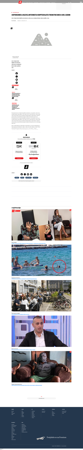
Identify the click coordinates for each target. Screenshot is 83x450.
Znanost (33, 412)
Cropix (12, 438)
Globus (12, 427)
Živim (12, 435)
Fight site (23, 415)
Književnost (53, 413)
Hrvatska (13, 411)
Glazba (53, 414)
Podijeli (13, 172)
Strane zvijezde (64, 412)
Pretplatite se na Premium (56, 437)
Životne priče (33, 416)
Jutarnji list (13, 424)
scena (63, 409)
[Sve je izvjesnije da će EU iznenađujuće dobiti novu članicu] (41, 295)
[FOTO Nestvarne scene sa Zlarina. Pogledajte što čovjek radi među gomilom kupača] (41, 260)
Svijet (12, 412)
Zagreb (12, 414)
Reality (63, 413)
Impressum (23, 424)
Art (52, 411)
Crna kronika (13, 413)
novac (43, 409)
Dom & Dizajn (13, 429)
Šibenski (13, 437)
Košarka (23, 413)
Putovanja (33, 415)
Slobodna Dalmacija (14, 425)
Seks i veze (33, 414)
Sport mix (23, 416)
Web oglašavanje (24, 428)
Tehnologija (33, 411)
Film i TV (53, 412)
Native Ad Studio (14, 439)
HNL (22, 411)
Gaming (33, 417)
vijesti (13, 409)
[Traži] (70, 2)
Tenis (22, 414)
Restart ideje (43, 412)
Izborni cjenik (23, 427)
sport (23, 409)
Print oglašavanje (24, 429)
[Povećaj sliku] (41, 39)
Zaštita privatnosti (24, 426)
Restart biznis (43, 411)
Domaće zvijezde (64, 411)
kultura (53, 409)
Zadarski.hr (13, 436)
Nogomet (23, 412)
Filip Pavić (14, 20)
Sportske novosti (14, 426)
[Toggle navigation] (80, 2)
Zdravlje (33, 413)
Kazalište (53, 415)
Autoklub (13, 428)
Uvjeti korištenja (24, 425)
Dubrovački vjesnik (14, 434)
